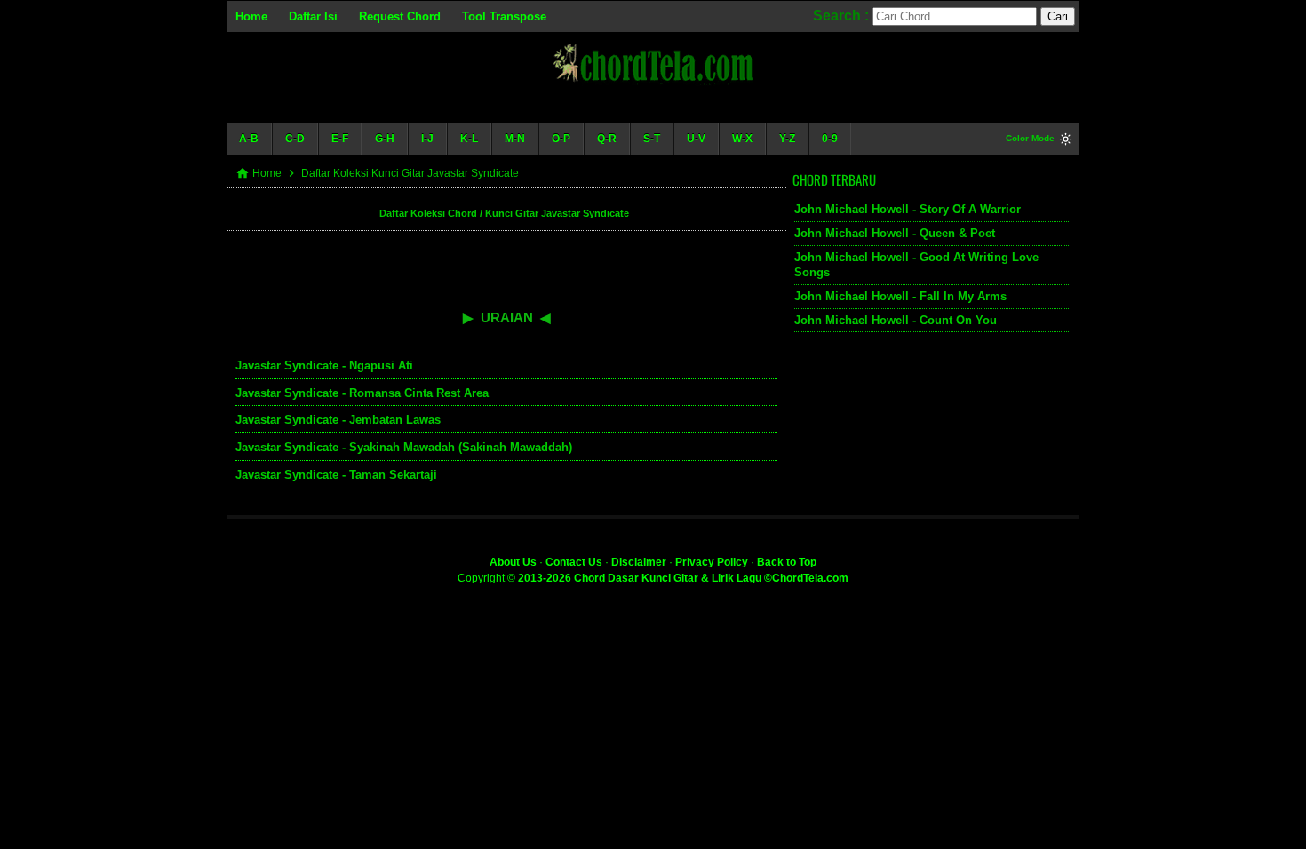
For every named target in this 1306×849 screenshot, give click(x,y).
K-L (469, 138)
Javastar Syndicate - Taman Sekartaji (336, 474)
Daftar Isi (313, 16)
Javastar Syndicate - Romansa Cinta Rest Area (362, 393)
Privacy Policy (711, 562)
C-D (295, 138)
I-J (427, 138)
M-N (515, 138)
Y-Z (787, 138)
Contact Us (573, 562)
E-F (339, 138)
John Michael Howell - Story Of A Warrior (907, 209)
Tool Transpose (504, 16)
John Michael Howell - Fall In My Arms (900, 296)
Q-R (607, 138)
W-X (742, 138)
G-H (384, 138)
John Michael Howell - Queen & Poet (894, 233)
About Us (513, 562)
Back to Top (786, 562)
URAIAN (507, 317)
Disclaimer (638, 562)
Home (251, 16)
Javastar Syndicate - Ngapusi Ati (324, 365)
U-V (696, 138)
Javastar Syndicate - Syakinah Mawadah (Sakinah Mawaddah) (403, 447)
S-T (651, 138)
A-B (249, 138)
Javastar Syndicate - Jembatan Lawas (338, 419)
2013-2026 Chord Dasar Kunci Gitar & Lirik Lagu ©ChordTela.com (683, 578)
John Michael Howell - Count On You (895, 320)
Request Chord (400, 16)
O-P (561, 138)
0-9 (830, 138)
